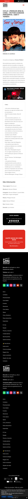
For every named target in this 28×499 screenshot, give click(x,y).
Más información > (14, 245)
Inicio (4, 291)
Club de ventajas (7, 349)
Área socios (21, 1)
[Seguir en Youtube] (17, 285)
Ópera (4, 312)
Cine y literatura (7, 315)
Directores (5, 306)
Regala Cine (6, 352)
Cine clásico (6, 309)
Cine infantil (6, 300)
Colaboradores (6, 333)
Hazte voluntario (7, 355)
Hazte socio (7, 1)
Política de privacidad (9, 487)
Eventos (5, 303)
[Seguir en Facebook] (14, 285)
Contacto (5, 361)
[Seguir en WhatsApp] (4, 285)
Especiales (5, 321)
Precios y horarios (7, 330)
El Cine (4, 325)
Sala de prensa (6, 336)
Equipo (4, 328)
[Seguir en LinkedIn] (7, 285)
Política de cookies (19, 487)
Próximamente (6, 297)
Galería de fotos (7, 339)
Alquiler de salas (7, 358)
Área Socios (6, 343)
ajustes (10, 494)
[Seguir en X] (21, 285)
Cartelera (5, 294)
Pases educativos (7, 318)
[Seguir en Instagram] (11, 285)
